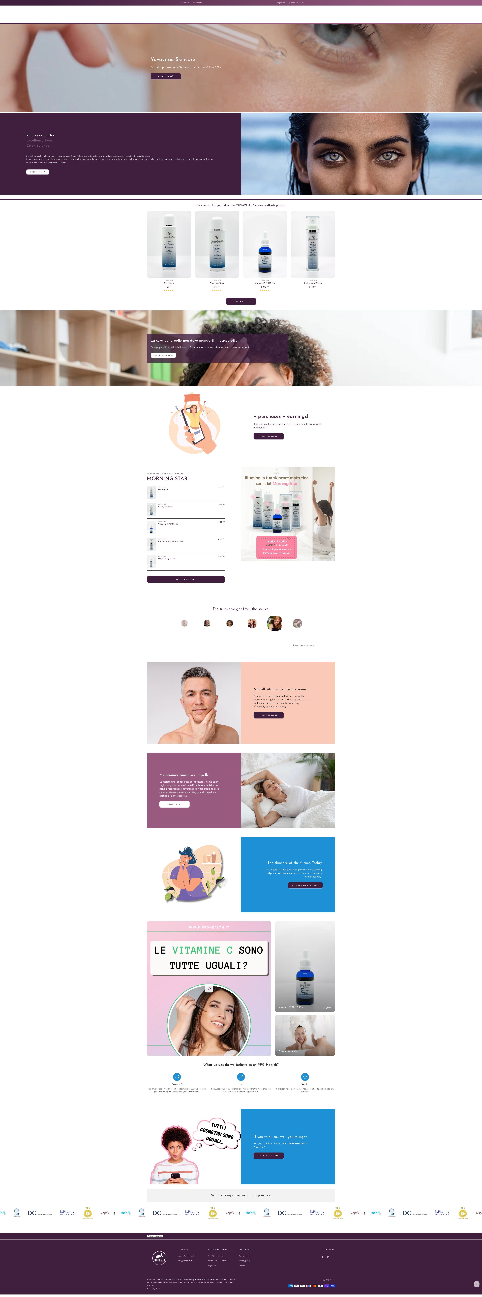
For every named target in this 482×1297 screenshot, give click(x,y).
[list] (241, 1086)
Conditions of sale (215, 1258)
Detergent (163, 490)
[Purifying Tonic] (217, 244)
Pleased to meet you (305, 888)
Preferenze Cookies (155, 1239)
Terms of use (244, 1258)
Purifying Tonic (165, 507)
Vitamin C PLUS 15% (168, 524)
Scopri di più (166, 76)
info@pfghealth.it (185, 1263)
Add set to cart (186, 579)
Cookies (242, 1268)
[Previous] (167, 623)
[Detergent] (169, 244)
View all (241, 301)
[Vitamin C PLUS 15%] (265, 244)
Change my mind (269, 1158)
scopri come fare (163, 355)
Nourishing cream (166, 559)
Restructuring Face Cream (170, 542)
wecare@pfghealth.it (186, 1258)
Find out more (269, 436)
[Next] (314, 623)
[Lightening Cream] (313, 244)
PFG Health (156, 1282)
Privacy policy (244, 1263)
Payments (212, 1268)
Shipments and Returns (218, 1263)
